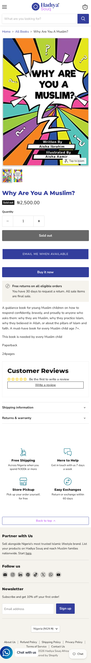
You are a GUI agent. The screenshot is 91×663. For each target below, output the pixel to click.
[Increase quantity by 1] (39, 221)
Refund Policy (28, 642)
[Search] (83, 19)
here (28, 553)
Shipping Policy (51, 642)
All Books (22, 31)
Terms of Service (36, 646)
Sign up (65, 608)
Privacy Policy (74, 642)
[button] (45, 254)
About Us (9, 642)
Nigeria (43, 629)
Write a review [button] (45, 385)
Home (6, 31)
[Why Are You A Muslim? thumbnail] (7, 176)
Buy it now (45, 272)
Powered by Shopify (45, 655)
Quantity (7, 211)
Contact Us (58, 646)
